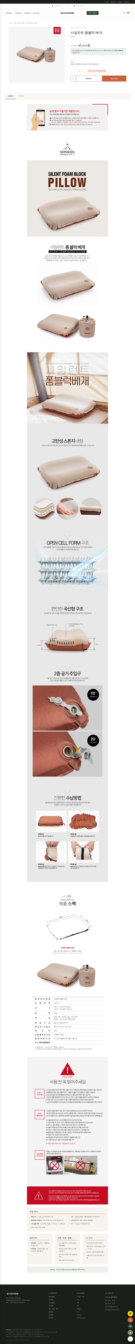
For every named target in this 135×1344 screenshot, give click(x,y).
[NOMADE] (67, 12)
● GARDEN (78, 6)
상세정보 (10, 96)
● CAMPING (57, 6)
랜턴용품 (51, 1312)
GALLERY (36, 13)
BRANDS (9, 13)
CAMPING (18, 13)
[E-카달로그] (130, 1326)
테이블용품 (52, 1303)
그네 (78, 1312)
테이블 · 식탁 (80, 1297)
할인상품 (51, 1318)
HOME (10, 23)
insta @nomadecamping (112, 1310)
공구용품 (51, 1315)
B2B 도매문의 (92, 13)
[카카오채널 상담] (130, 1313)
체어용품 (51, 1306)
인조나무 (79, 1315)
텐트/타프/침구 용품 (19, 23)
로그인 (107, 2)
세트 (78, 1303)
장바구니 (89, 78)
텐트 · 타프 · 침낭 (53, 1309)
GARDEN (27, 13)
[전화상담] (130, 1320)
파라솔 (78, 1309)
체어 (78, 1300)
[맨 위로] (130, 1339)
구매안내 (21, 96)
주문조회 (120, 2)
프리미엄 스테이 (81, 1318)
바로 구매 (114, 78)
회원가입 (113, 2)
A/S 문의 (126, 2)
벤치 (78, 1306)
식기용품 (51, 1300)
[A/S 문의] (130, 1332)
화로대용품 (52, 1297)
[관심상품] (124, 13)
